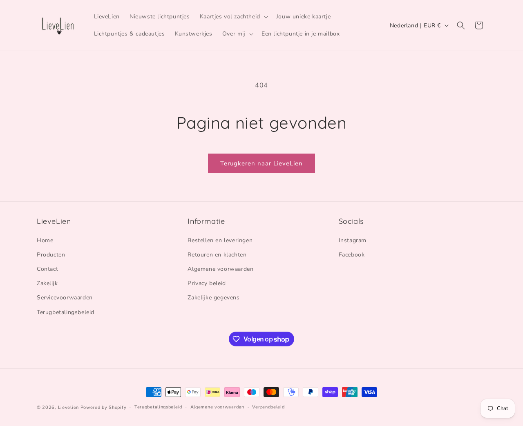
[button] (233, 16)
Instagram (353, 240)
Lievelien (68, 407)
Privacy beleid (207, 283)
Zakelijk (47, 283)
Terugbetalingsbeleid (65, 312)
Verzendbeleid (268, 407)
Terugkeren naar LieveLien (261, 163)
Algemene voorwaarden (220, 269)
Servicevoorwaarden (65, 297)
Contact (47, 269)
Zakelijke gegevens (213, 297)
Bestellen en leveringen (220, 240)
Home (45, 240)
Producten (51, 255)
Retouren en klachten (217, 255)
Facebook (352, 255)
